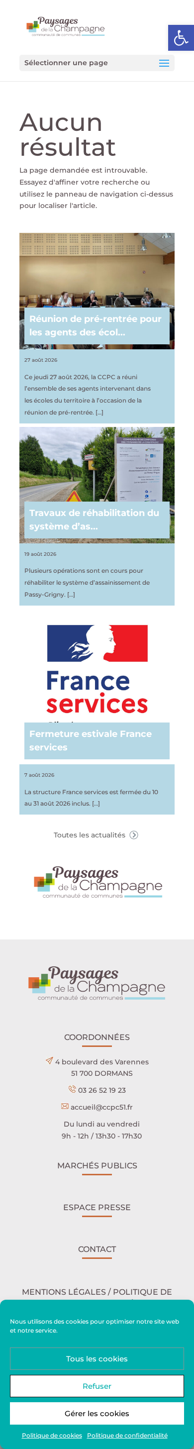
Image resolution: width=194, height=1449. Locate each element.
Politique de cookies (52, 1435)
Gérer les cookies (97, 1413)
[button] (181, 38)
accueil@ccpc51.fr (102, 1107)
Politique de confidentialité (127, 1435)
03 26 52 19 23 (102, 1090)
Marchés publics (97, 1165)
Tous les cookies (97, 1358)
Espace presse (97, 1207)
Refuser (97, 1386)
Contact (97, 1249)
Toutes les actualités (90, 834)
